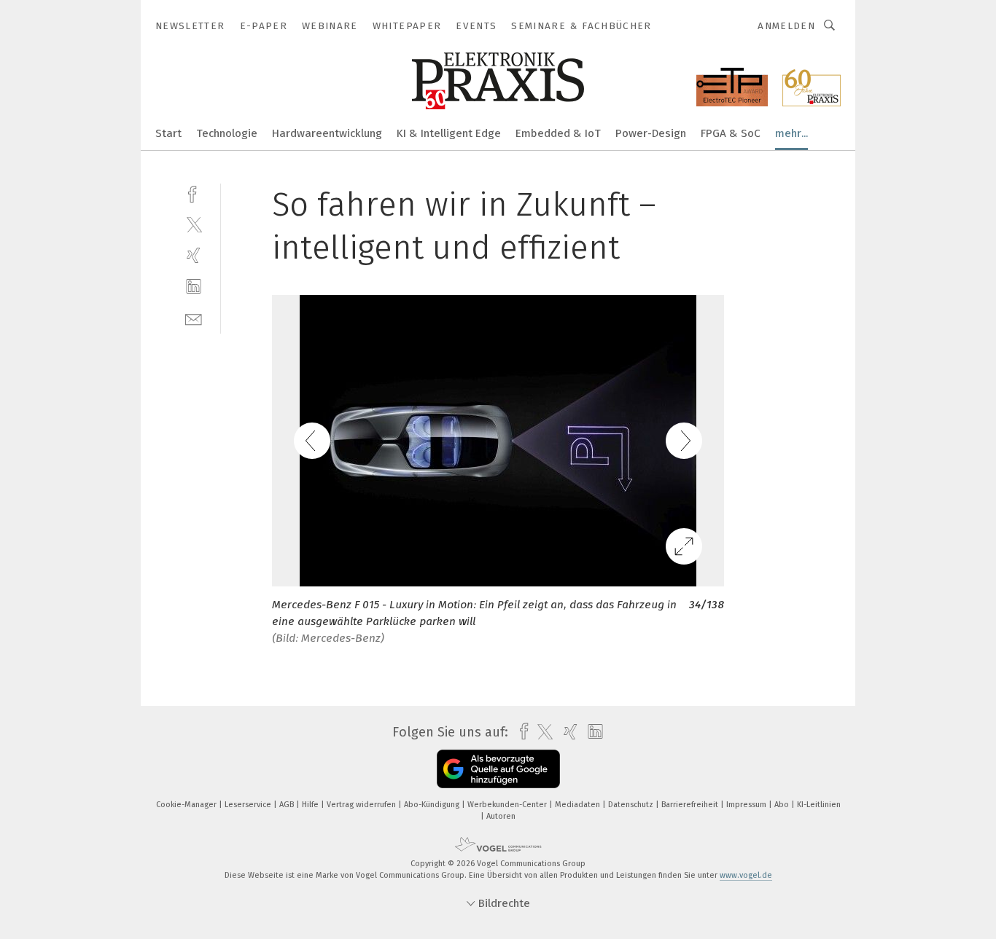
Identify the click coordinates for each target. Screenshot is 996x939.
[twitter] (193, 224)
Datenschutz (631, 804)
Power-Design (650, 133)
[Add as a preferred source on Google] (498, 769)
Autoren (500, 816)
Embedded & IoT (558, 133)
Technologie (226, 133)
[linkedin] (193, 287)
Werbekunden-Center (508, 804)
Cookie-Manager (187, 804)
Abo (782, 804)
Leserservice (249, 804)
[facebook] (193, 193)
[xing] (193, 255)
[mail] (193, 318)
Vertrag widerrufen (362, 804)
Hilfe (311, 804)
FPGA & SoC (730, 133)
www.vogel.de (746, 875)
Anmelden (786, 26)
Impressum (747, 804)
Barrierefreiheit (690, 804)
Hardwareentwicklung (327, 133)
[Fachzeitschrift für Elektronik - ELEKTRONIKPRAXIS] (168, 132)
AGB (287, 804)
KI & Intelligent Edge (449, 133)
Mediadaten (578, 804)
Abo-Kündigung (433, 804)
